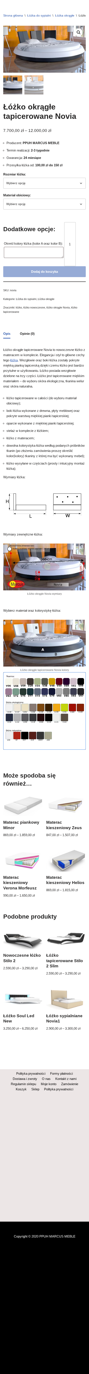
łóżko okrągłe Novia (58, 307)
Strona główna (13, 15)
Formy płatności (61, 1073)
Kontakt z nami (65, 1079)
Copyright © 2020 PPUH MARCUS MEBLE (44, 1236)
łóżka (14, 360)
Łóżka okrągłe (64, 15)
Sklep (35, 1089)
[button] (79, 32)
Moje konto (48, 1084)
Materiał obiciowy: (17, 195)
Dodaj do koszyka (44, 271)
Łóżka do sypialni (39, 15)
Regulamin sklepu (23, 1084)
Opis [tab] (6, 333)
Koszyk (21, 1089)
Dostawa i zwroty (25, 1079)
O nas (46, 1079)
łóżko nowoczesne (34, 307)
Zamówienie (69, 1084)
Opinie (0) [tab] (27, 333)
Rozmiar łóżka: (14, 174)
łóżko (19, 307)
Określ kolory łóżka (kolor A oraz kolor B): (34, 243)
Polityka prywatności (30, 1073)
